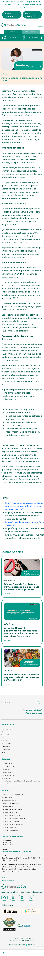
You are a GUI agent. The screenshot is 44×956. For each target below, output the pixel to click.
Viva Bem (4, 741)
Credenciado (30, 32)
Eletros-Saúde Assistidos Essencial (13, 818)
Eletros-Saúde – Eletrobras (10, 821)
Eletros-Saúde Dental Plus (10, 815)
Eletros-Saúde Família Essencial (12, 824)
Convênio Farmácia (8, 775)
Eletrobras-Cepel (7, 806)
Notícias (4, 738)
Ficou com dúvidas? (33, 710)
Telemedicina (6, 735)
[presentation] (3, 37)
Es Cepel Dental (6, 798)
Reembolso (5, 769)
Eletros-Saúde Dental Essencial (12, 809)
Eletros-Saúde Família (9, 812)
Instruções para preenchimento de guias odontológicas (20, 781)
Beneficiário (13, 32)
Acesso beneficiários (10, 14)
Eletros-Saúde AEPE (8, 827)
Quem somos (6, 729)
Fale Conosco (6, 744)
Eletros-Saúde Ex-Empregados (12, 795)
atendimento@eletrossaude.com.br (17, 851)
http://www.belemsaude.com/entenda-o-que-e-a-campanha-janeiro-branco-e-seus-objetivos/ (24, 506)
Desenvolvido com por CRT (22, 945)
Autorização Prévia (8, 766)
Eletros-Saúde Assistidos (9, 830)
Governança (5, 732)
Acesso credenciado (30, 14)
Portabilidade (6, 784)
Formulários (5, 778)
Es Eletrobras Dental (8, 800)
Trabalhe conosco (7, 880)
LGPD (3, 752)
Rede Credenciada (7, 763)
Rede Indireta (6, 772)
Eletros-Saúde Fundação (9, 803)
